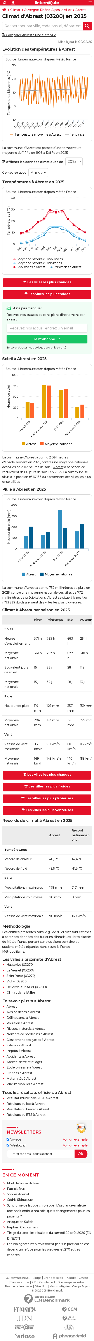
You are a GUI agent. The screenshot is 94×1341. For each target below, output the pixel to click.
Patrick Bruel (16, 1189)
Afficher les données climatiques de (34, 162)
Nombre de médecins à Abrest (30, 1034)
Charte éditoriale (53, 1277)
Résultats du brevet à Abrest (28, 1109)
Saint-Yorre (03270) (21, 976)
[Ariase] (24, 1336)
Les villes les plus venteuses (49, 810)
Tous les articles (19, 1282)
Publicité (71, 1277)
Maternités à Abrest (21, 1079)
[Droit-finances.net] (69, 1318)
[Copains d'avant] (24, 1327)
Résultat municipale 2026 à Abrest (32, 1098)
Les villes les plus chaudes (49, 282)
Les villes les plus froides (49, 294)
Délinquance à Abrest (23, 1018)
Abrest (80, 10)
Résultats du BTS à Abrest (26, 1115)
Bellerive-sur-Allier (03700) (27, 987)
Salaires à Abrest (19, 1045)
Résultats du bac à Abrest (26, 1104)
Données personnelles (71, 1282)
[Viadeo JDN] (69, 1327)
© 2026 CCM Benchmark (47, 1290)
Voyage (15, 1139)
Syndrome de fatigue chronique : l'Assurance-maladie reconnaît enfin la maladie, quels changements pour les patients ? (48, 1210)
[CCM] (69, 1309)
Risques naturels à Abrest (26, 1029)
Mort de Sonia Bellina (23, 1183)
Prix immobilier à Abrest (25, 1084)
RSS (33, 1282)
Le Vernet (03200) (20, 970)
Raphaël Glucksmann (23, 1227)
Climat (15, 10)
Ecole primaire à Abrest (24, 1067)
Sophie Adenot (18, 1194)
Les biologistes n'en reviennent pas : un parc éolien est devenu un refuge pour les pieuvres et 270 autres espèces (48, 1249)
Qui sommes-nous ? (18, 1277)
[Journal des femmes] (24, 1309)
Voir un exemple (75, 1139)
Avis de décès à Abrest (23, 1012)
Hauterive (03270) (20, 965)
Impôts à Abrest (19, 1051)
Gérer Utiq (41, 1286)
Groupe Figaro (80, 1286)
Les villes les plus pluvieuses (49, 798)
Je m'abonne (44, 339)
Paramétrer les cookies (18, 1286)
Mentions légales (60, 1286)
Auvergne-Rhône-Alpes (42, 10)
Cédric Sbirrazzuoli (20, 1200)
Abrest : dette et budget (24, 1062)
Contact (84, 1277)
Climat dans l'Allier (21, 992)
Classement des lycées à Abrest (30, 1040)
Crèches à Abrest (19, 1073)
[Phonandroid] (69, 1336)
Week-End (17, 1145)
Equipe (37, 1277)
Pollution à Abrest (20, 1023)
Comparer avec (14, 173)
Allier (67, 10)
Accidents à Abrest (21, 1056)
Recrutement (47, 1282)
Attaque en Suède (20, 1222)
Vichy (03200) (17, 981)
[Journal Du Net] (24, 1318)
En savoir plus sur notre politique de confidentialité (36, 347)
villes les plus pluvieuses (63, 602)
